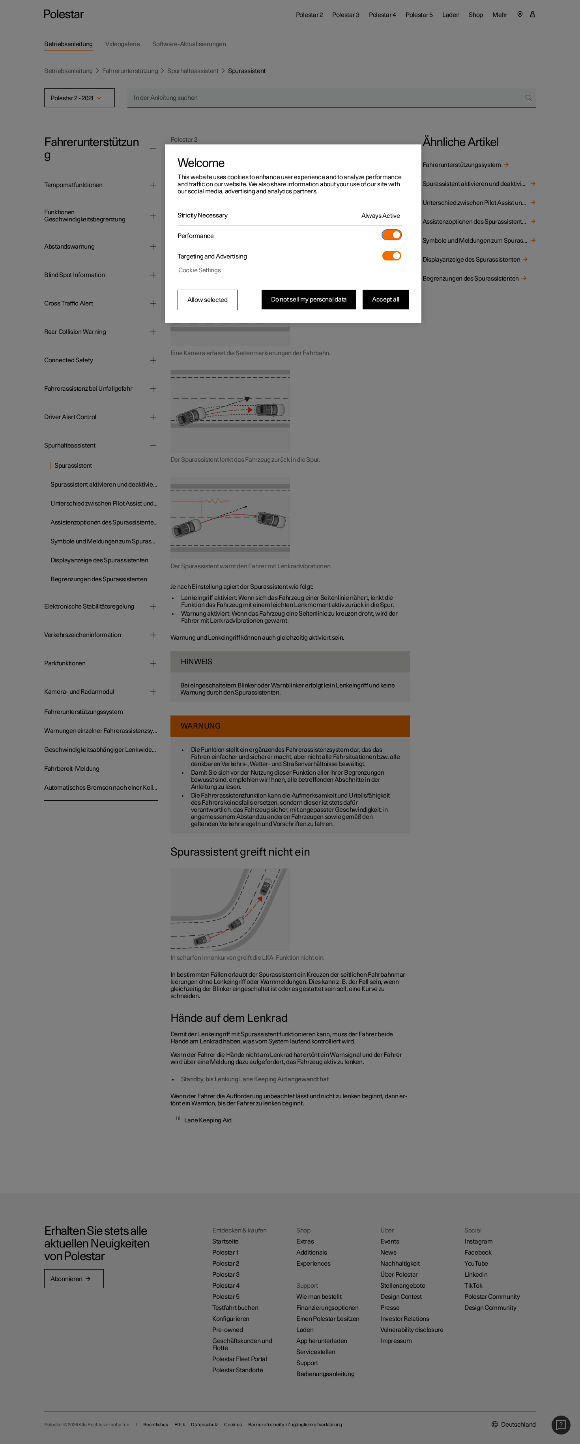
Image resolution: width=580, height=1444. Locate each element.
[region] (293, 233)
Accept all (385, 299)
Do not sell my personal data (309, 299)
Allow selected (207, 300)
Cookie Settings (199, 270)
